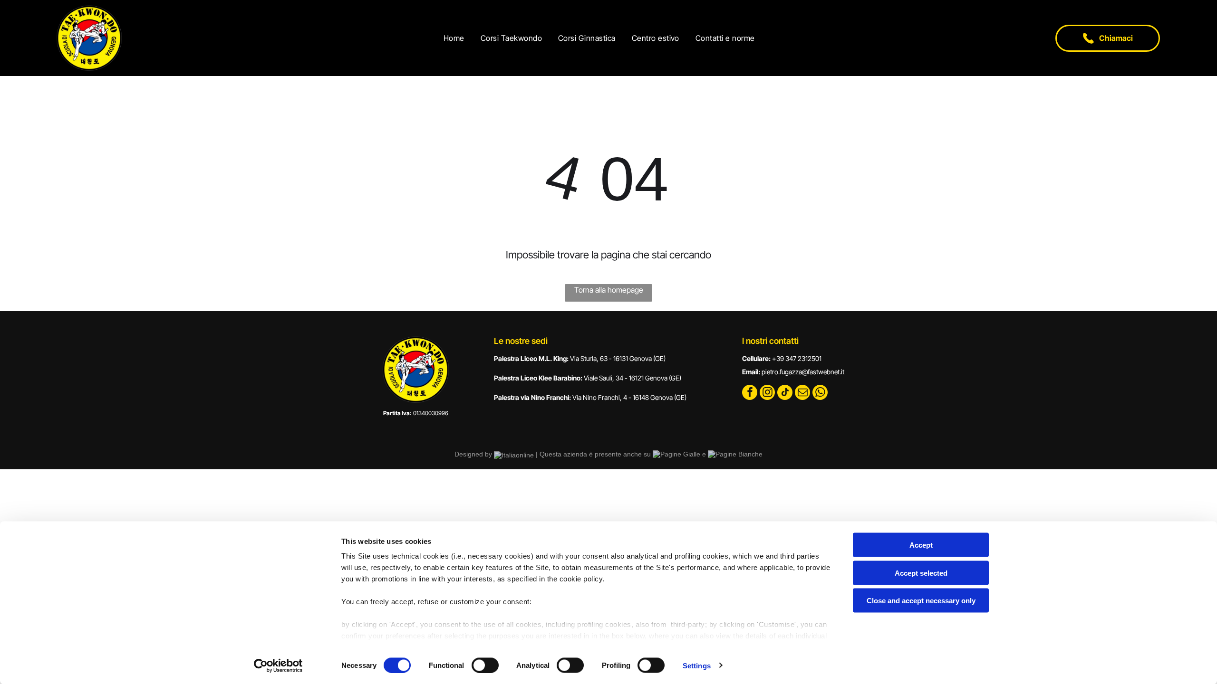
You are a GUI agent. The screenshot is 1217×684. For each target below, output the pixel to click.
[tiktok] (784, 393)
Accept (921, 545)
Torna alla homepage (608, 289)
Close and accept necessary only (921, 601)
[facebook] (749, 393)
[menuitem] (456, 38)
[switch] (485, 665)
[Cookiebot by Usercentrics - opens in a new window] (278, 665)
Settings (697, 665)
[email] (802, 393)
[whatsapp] (820, 393)
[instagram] (767, 393)
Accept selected (921, 573)
